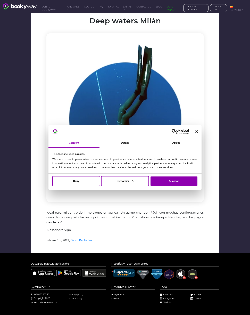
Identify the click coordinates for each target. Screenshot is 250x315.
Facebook (168, 294)
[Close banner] (196, 131)
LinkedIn (198, 298)
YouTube (167, 302)
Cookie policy (75, 298)
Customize (123, 181)
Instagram (168, 298)
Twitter (197, 294)
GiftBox (115, 298)
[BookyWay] (20, 6)
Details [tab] (125, 142)
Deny (76, 181)
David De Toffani (82, 240)
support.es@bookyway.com (44, 302)
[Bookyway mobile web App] (94, 272)
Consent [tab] (74, 142)
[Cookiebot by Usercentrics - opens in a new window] (174, 131)
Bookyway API (118, 294)
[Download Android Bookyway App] (68, 272)
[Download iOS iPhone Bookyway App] (43, 272)
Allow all (174, 181)
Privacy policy (76, 294)
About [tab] (176, 142)
